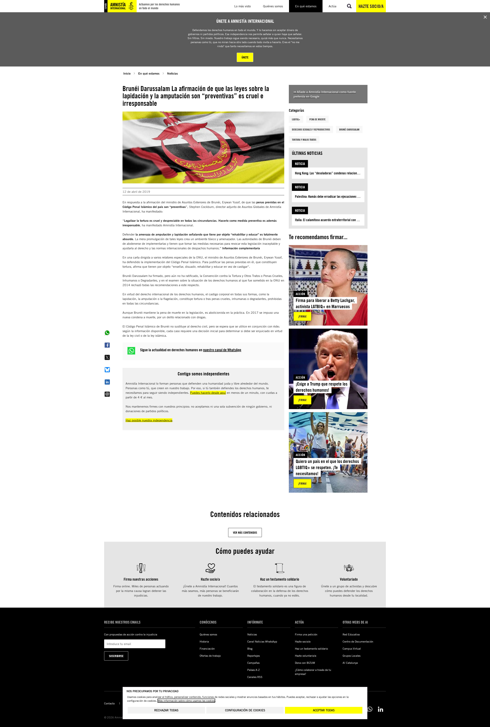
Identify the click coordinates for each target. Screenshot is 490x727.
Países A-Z (253, 669)
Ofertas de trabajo (210, 655)
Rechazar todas (166, 710)
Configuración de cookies (245, 710)
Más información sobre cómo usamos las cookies (186, 700)
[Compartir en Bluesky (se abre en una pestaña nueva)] (107, 370)
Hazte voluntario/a (305, 655)
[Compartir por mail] (107, 394)
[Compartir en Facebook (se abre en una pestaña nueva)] (107, 345)
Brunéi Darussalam (349, 129)
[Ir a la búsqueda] (349, 6)
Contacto (109, 703)
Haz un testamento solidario (311, 648)
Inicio (127, 73)
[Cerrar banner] (485, 17)
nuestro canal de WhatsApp (222, 349)
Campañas (253, 662)
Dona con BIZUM (305, 662)
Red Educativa (351, 634)
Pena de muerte (317, 119)
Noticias (172, 73)
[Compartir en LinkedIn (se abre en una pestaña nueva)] (107, 382)
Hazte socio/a (371, 6)
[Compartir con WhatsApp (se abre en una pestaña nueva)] (107, 333)
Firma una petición (306, 634)
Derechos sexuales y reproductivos (311, 129)
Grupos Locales (351, 655)
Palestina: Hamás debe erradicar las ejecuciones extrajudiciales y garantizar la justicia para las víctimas (329, 196)
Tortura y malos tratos (304, 139)
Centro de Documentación (358, 641)
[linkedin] (380, 709)
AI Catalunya (350, 662)
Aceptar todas (324, 710)
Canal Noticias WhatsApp (262, 641)
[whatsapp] (369, 709)
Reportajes (253, 655)
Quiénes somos (208, 634)
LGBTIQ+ (296, 119)
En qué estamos (148, 73)
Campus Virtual (352, 648)
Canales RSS (254, 677)
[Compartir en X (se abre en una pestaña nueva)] (107, 357)
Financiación (207, 648)
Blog (249, 648)
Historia (204, 641)
